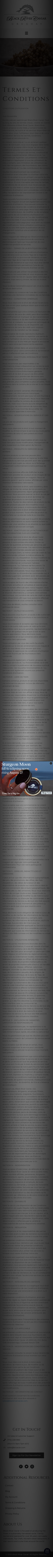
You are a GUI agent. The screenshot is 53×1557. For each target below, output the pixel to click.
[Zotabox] (51, 793)
